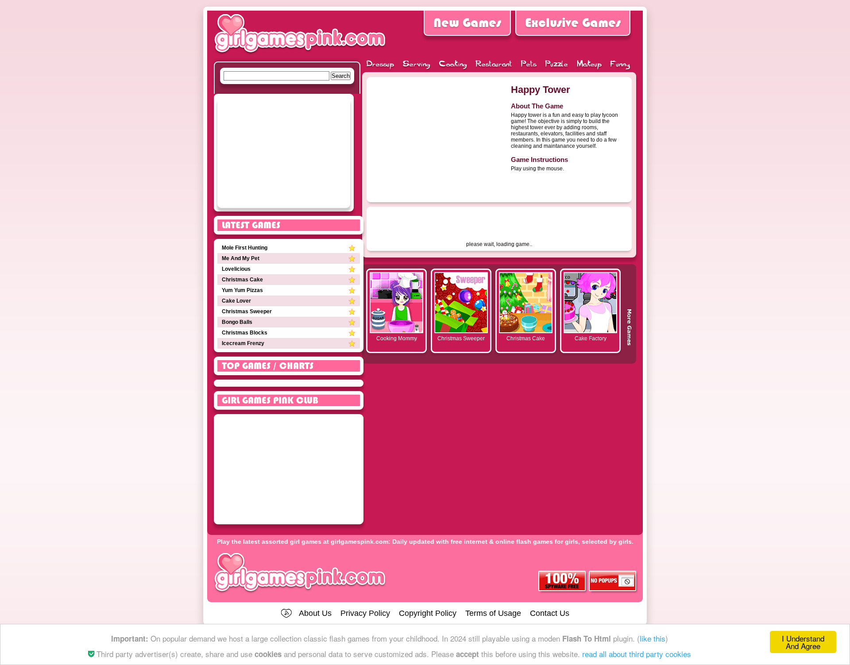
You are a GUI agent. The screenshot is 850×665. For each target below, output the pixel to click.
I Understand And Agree (803, 642)
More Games (629, 314)
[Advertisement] (436, 136)
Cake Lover (236, 301)
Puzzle (556, 64)
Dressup (380, 64)
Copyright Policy (427, 613)
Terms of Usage (493, 613)
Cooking (453, 64)
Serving (416, 64)
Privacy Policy (365, 613)
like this (652, 638)
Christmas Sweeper (247, 311)
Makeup (589, 64)
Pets (529, 64)
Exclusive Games (573, 23)
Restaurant (494, 64)
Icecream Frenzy (243, 343)
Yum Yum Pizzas (242, 290)
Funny (620, 64)
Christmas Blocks (244, 333)
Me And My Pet (240, 258)
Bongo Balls (237, 322)
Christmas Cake (242, 280)
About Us (315, 613)
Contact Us (549, 613)
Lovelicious (236, 269)
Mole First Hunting (244, 248)
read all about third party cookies (636, 653)
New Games (467, 23)
